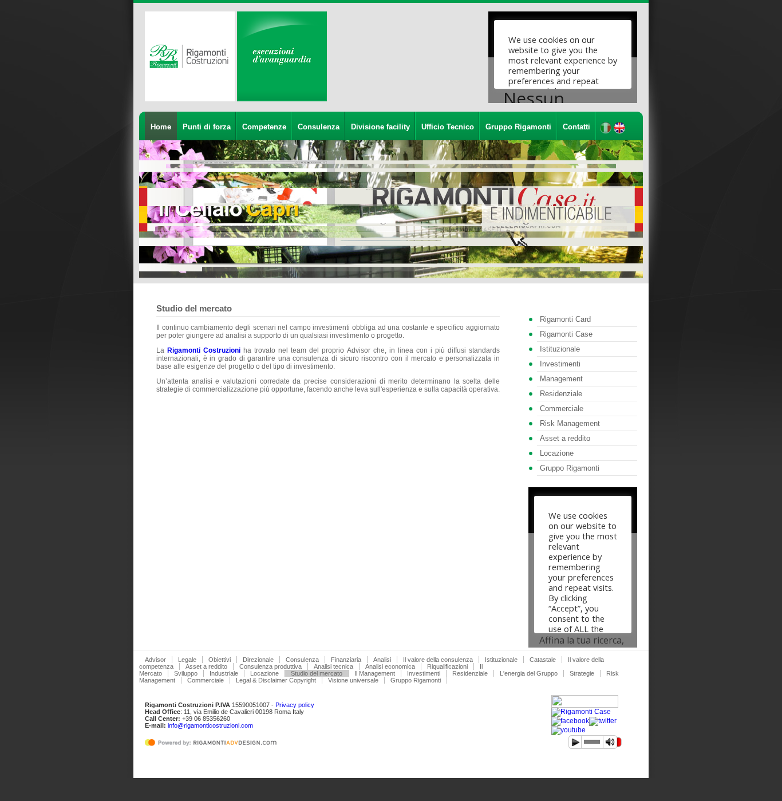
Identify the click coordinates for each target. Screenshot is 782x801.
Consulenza (318, 127)
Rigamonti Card (565, 319)
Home (161, 127)
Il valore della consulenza (438, 659)
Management (561, 378)
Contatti (576, 127)
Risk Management (570, 423)
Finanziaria (346, 659)
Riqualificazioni (447, 666)
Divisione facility (380, 127)
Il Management (374, 673)
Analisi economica (390, 666)
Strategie (582, 673)
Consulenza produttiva (270, 666)
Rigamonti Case (566, 334)
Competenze (264, 127)
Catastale (543, 659)
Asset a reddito (565, 438)
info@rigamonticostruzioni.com (210, 725)
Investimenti (560, 364)
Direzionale (258, 659)
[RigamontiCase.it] (581, 712)
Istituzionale (560, 349)
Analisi (382, 659)
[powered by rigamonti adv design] (213, 746)
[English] (619, 131)
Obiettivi (219, 659)
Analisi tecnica (333, 666)
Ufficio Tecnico (447, 127)
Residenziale (561, 393)
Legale (187, 659)
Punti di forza (207, 127)
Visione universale (353, 680)
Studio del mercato (316, 673)
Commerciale (561, 408)
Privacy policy (294, 704)
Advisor (155, 659)
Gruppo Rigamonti (518, 127)
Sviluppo (186, 673)
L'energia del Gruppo (529, 673)
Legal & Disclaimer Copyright (276, 680)
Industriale (224, 673)
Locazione (557, 453)
